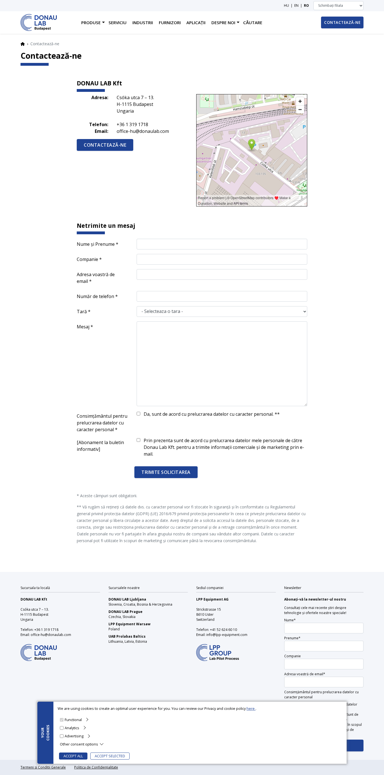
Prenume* (292, 638)
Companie (87, 259)
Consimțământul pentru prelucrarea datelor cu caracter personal (102, 423)
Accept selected (110, 755)
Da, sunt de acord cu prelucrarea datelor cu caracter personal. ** (212, 414)
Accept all (73, 755)
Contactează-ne (105, 145)
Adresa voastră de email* (304, 674)
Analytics (72, 727)
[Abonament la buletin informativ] (100, 445)
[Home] (39, 22)
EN (296, 5)
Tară (82, 311)
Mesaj (83, 327)
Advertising (74, 735)
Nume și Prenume (96, 244)
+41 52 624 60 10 (223, 629)
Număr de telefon (95, 296)
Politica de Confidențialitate (96, 767)
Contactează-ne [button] (342, 22)
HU (286, 5)
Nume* (290, 620)
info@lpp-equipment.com (226, 634)
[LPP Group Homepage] (39, 648)
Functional (73, 719)
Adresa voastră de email (96, 277)
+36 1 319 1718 (132, 124)
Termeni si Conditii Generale (43, 767)
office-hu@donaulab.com (143, 131)
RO (306, 5)
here (251, 708)
